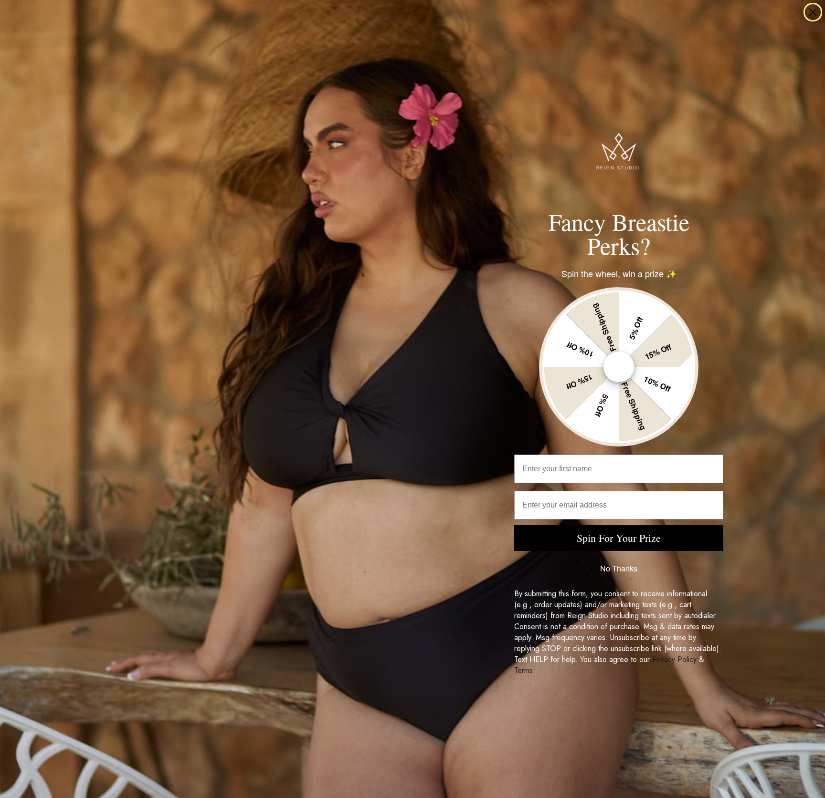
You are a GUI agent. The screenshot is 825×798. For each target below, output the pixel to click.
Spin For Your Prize (619, 538)
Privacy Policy (674, 659)
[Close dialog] (812, 12)
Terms (523, 670)
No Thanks (618, 568)
